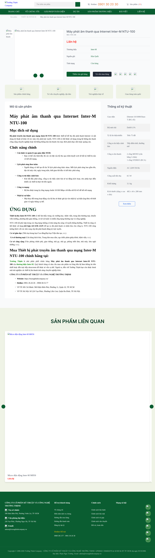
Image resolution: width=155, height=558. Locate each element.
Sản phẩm (13, 17)
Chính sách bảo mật (98, 514)
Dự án (76, 12)
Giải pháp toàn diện (54, 12)
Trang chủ (14, 12)
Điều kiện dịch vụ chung (62, 514)
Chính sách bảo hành (98, 510)
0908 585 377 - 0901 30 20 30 (64, 536)
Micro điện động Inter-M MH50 (22, 475)
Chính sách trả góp (97, 518)
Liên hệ (141, 12)
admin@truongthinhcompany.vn (10, 529)
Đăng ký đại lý (59, 525)
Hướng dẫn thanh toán (62, 521)
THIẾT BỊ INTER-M (28, 17)
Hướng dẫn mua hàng (61, 518)
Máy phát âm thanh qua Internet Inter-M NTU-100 (101, 31)
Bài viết (123, 12)
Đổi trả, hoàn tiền (97, 525)
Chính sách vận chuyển (99, 521)
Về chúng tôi (32, 12)
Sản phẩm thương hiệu (100, 12)
